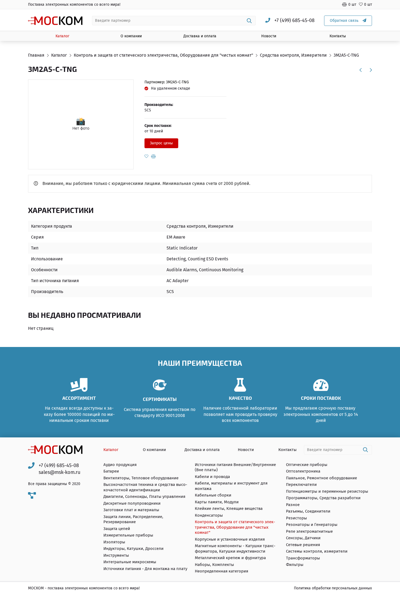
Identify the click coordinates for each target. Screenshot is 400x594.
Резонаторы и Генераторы (311, 524)
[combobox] (174, 20)
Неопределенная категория (221, 571)
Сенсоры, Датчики (303, 537)
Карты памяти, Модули (217, 501)
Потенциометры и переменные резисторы (327, 491)
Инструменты (116, 555)
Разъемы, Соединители (308, 511)
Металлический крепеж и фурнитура (230, 557)
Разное (293, 504)
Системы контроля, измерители (316, 551)
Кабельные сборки (213, 495)
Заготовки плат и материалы (131, 509)
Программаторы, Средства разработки (323, 497)
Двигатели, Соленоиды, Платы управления (144, 496)
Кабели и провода (212, 476)
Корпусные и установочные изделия (230, 539)
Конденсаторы (209, 515)
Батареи (111, 471)
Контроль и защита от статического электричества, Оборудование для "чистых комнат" (235, 527)
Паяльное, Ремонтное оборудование (321, 478)
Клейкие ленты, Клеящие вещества (229, 508)
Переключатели (301, 484)
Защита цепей (116, 528)
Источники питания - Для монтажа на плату (145, 568)
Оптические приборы (306, 464)
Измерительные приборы (128, 535)
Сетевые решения (303, 544)
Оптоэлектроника (303, 471)
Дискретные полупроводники (132, 503)
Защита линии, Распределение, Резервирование (133, 519)
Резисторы (296, 518)
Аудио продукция (120, 464)
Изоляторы (114, 542)
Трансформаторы (303, 558)
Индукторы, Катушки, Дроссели (133, 548)
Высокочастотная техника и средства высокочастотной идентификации (145, 487)
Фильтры (294, 564)
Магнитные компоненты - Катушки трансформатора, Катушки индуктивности (235, 548)
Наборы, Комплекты (214, 564)
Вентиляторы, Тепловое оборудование (141, 478)
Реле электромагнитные (309, 531)
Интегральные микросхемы (129, 561)
